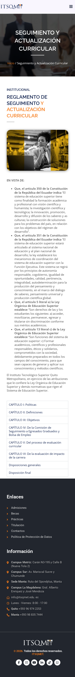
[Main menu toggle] (71, 6)
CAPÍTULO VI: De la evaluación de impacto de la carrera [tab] (36, 455)
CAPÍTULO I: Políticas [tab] (22, 404)
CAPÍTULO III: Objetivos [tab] (24, 420)
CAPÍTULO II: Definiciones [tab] (25, 412)
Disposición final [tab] (20, 473)
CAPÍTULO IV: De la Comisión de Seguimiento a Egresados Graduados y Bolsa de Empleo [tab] (34, 431)
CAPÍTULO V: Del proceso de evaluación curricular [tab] (35, 444)
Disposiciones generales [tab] (25, 465)
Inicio (10, 63)
